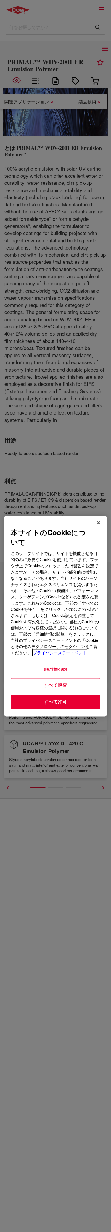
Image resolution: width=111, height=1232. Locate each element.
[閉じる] (98, 522)
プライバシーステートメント (60, 652)
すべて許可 (55, 702)
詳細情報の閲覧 (55, 668)
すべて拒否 (55, 684)
